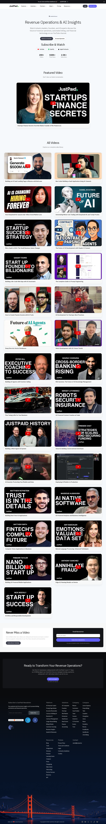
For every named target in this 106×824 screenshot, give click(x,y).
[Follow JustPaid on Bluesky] (97, 822)
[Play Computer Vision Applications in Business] (27, 533)
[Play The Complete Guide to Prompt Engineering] (78, 266)
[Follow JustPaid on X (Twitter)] (88, 822)
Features (23, 6)
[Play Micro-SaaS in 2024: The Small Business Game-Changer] (27, 233)
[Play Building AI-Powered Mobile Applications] (27, 567)
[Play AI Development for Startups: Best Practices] (78, 299)
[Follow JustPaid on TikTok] (94, 822)
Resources (67, 6)
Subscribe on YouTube (13, 643)
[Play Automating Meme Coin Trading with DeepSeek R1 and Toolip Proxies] (78, 199)
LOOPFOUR (63, 1)
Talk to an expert (53, 679)
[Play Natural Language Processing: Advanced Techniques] (78, 533)
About (51, 6)
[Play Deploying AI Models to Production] (78, 467)
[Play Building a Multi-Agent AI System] (27, 433)
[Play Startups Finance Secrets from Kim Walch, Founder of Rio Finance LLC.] (53, 103)
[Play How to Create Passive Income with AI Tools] (27, 299)
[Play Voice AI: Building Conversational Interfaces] (78, 433)
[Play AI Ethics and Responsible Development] (27, 600)
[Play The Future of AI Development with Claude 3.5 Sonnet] (78, 233)
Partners (42, 6)
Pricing (59, 6)
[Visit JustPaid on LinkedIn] (82, 822)
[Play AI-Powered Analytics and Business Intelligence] (78, 500)
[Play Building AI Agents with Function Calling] (27, 366)
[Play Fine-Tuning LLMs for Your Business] (27, 400)
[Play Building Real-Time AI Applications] (27, 500)
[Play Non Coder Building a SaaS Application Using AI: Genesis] (78, 166)
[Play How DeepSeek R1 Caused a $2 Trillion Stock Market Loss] (27, 199)
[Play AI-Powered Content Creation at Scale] (78, 400)
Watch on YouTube (47, 38)
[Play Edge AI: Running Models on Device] (78, 567)
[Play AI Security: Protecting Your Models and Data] (27, 467)
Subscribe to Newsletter (78, 640)
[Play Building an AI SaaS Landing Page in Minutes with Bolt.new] (27, 166)
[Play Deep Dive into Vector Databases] (27, 333)
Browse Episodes (60, 38)
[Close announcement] (104, 1)
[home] (14, 6)
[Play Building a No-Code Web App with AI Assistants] (27, 266)
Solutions (33, 6)
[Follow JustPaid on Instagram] (91, 822)
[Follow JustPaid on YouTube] (85, 822)
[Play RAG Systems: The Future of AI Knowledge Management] (78, 366)
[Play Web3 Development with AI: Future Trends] (78, 333)
